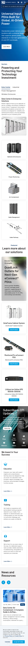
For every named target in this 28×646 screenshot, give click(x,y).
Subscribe (7, 428)
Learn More (6, 46)
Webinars (4, 445)
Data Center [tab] (5, 87)
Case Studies (14, 439)
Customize (7, 641)
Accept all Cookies (18, 641)
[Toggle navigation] (25, 2)
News (23, 439)
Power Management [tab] (8, 91)
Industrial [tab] (16, 87)
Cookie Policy (18, 636)
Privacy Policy (8, 636)
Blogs (4, 439)
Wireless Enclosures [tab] (8, 94)
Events (24, 445)
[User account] (21, 2)
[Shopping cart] (18, 2)
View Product (14, 329)
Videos (14, 445)
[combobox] (14, 6)
